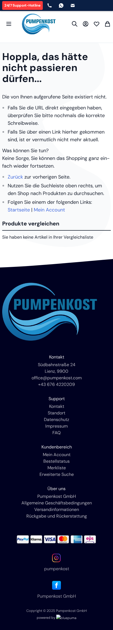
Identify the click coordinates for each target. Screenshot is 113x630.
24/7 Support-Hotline (22, 5)
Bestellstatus (56, 461)
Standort (56, 413)
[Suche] (74, 24)
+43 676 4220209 (56, 384)
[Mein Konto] (85, 24)
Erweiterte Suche (56, 474)
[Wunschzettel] (96, 24)
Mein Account (49, 210)
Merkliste (56, 468)
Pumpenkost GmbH (56, 496)
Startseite (19, 210)
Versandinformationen (56, 509)
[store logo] (39, 24)
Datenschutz (56, 419)
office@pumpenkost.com (57, 378)
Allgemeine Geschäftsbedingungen (56, 503)
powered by (46, 617)
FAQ (56, 433)
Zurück (15, 177)
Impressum (56, 426)
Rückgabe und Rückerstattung (56, 516)
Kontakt (56, 406)
